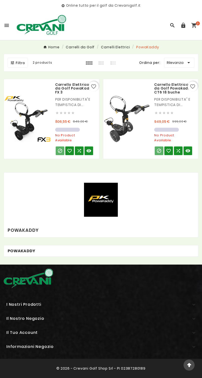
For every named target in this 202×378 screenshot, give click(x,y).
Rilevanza (179, 63)
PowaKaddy (21, 251)
